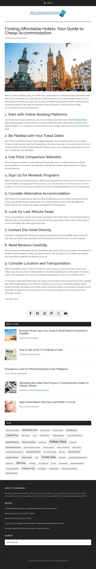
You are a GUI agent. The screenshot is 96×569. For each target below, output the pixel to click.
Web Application (54, 469)
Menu (50, 3)
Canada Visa (12, 435)
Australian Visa (45, 430)
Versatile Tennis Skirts (77, 463)
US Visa (53, 463)
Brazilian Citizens (58, 430)
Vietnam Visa (28, 468)
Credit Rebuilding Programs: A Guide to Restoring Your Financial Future (31, 508)
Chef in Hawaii (25, 435)
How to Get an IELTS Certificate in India (41, 349)
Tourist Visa (27, 457)
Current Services (44, 435)
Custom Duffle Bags (58, 435)
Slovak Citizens (74, 452)
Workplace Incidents (11, 473)
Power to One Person (63, 447)
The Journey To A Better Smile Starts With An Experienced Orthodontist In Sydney (34, 523)
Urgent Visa (9, 463)
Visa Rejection (42, 469)
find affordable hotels (78, 120)
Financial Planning (28, 442)
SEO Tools (62, 452)
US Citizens (32, 463)
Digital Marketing (12, 442)
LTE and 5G (73, 442)
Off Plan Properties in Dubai (32, 447)
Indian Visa (57, 442)
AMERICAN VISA (29, 430)
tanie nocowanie (46, 141)
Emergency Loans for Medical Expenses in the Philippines (36, 369)
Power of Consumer (48, 447)
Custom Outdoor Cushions (74, 435)
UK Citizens (62, 457)
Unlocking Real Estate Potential (78, 457)
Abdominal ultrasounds (12, 430)
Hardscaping (42, 442)
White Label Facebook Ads (69, 469)
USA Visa (21, 463)
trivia (36, 457)
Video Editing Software (12, 469)
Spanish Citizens (12, 457)
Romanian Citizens (33, 452)
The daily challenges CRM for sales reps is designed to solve (27, 528)
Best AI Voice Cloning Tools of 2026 (18, 518)
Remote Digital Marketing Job (14, 452)
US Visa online (63, 463)
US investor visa (43, 463)
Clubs (35, 435)
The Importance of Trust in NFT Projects (19, 513)
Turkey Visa (48, 457)
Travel (16, 299)
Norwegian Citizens (13, 447)
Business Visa (71, 430)
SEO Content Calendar (50, 452)
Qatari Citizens (76, 447)
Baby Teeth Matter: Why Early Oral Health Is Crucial (47, 402)
